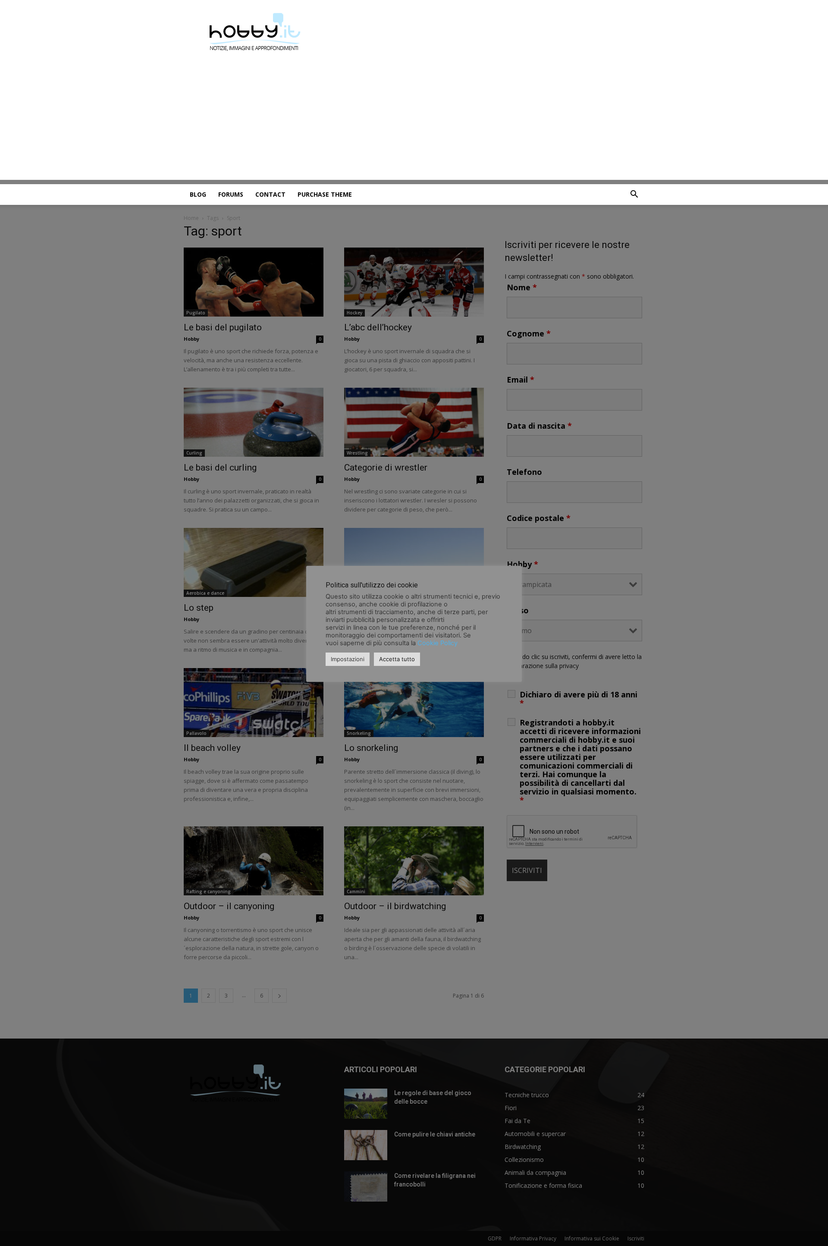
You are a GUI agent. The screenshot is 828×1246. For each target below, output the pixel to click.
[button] (634, 195)
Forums (230, 194)
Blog (198, 194)
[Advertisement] (414, 119)
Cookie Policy (437, 643)
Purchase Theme (325, 194)
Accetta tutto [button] (397, 659)
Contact (270, 194)
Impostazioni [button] (347, 659)
